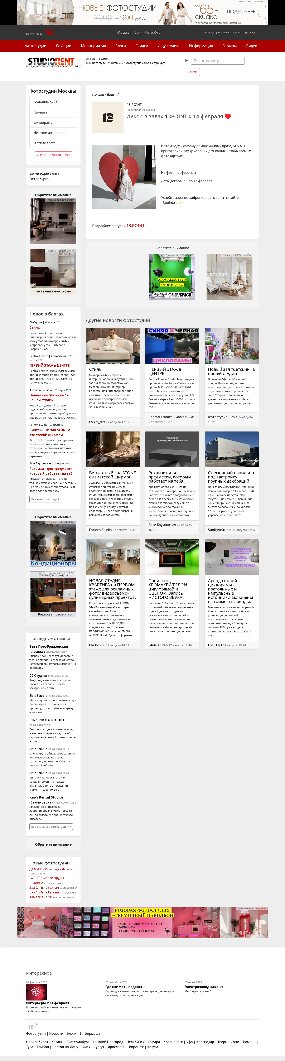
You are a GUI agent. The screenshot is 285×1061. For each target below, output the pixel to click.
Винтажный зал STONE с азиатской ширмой (112, 475)
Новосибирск (37, 1042)
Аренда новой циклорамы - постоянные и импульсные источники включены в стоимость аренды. (230, 591)
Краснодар (205, 1042)
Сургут (99, 1047)
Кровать (41, 112)
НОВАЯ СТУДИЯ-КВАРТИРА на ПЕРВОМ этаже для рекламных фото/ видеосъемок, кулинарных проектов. (112, 589)
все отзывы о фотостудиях (50, 827)
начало (98, 94)
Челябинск (135, 1042)
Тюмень (249, 1042)
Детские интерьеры (50, 132)
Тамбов (43, 1047)
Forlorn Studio (100, 529)
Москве (55, 66)
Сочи (235, 1042)
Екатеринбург (78, 1042)
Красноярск (173, 1042)
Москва (123, 32)
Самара (154, 1042)
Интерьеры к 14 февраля (47, 1003)
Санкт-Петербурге (71, 66)
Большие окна (45, 102)
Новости (56, 1033)
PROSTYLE (97, 645)
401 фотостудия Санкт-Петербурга (143, 63)
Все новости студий (45, 499)
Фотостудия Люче (222, 417)
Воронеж (136, 1047)
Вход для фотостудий (217, 32)
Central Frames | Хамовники (171, 417)
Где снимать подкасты (125, 986)
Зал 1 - (44, 892)
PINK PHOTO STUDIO (46, 720)
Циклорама (43, 122)
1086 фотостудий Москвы (102, 63)
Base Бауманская (162, 524)
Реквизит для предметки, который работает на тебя (170, 477)
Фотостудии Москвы (52, 91)
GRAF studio (158, 645)
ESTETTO (215, 645)
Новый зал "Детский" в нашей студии (231, 371)
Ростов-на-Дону (65, 1047)
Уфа (189, 1042)
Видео (251, 45)
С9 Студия (97, 422)
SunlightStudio (219, 529)
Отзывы (229, 45)
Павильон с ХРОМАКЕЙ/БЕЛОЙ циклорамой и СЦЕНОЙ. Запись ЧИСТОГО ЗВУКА (168, 589)
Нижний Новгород (108, 1042)
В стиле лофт (44, 143)
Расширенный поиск (54, 155)
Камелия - (41, 897)
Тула (29, 1047)
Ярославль (116, 1047)
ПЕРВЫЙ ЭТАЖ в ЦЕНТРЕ (165, 371)
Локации (63, 45)
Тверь (222, 1042)
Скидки (141, 45)
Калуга (152, 1047)
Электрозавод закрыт (204, 986)
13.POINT (134, 104)
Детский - (49, 869)
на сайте (102, 59)
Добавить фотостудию (245, 32)
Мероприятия (93, 45)
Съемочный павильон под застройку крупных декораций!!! (231, 477)
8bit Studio (38, 695)
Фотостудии (35, 45)
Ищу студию (168, 45)
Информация (201, 45)
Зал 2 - (44, 887)
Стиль (95, 369)
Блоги (120, 45)
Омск (86, 1047)
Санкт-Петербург (148, 32)
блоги (112, 94)
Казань (57, 1042)
